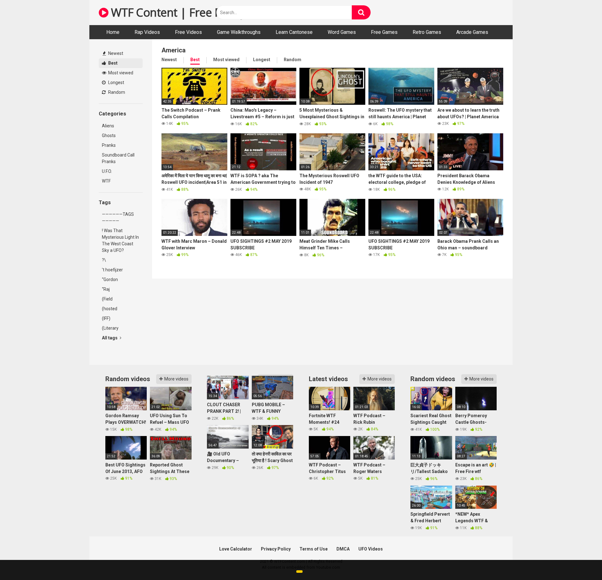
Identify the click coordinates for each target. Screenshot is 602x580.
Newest (115, 53)
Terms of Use (313, 548)
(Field (107, 298)
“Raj (106, 289)
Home (112, 32)
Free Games (384, 32)
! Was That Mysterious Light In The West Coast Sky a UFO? (120, 240)
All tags (110, 337)
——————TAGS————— (118, 217)
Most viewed (120, 72)
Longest (115, 82)
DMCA (343, 548)
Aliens (108, 125)
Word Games (342, 32)
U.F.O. (107, 171)
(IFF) (106, 318)
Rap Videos (147, 32)
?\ (104, 260)
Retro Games (427, 32)
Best (112, 63)
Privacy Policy (276, 548)
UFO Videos (370, 548)
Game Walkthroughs (239, 32)
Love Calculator (235, 548)
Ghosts (109, 135)
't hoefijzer (112, 269)
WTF (106, 181)
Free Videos (188, 32)
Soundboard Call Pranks (118, 158)
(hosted (109, 308)
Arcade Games (472, 32)
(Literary (110, 328)
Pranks (109, 145)
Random (116, 92)
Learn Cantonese (294, 32)
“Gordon (110, 279)
